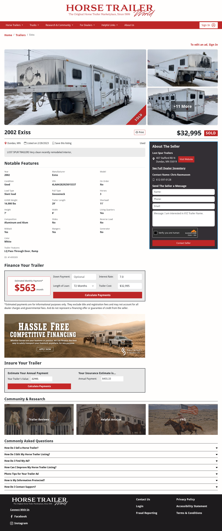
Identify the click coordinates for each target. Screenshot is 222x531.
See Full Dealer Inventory (168, 168)
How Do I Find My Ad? (17, 460)
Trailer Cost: (105, 285)
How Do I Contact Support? (20, 486)
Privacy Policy (185, 499)
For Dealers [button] (86, 25)
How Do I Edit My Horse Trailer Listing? (27, 454)
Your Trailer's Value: (18, 378)
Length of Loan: (61, 285)
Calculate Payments (98, 295)
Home (8, 35)
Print (141, 132)
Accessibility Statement (191, 506)
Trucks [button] (33, 25)
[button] (53, 143)
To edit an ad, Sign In (204, 44)
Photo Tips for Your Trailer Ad (21, 473)
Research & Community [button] (58, 25)
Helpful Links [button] (108, 25)
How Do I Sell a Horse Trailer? (21, 447)
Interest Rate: (106, 276)
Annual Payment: (88, 378)
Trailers (21, 35)
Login (139, 506)
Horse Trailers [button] (13, 25)
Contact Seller (183, 243)
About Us (129, 25)
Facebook (20, 516)
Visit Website (186, 159)
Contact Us (143, 499)
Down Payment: (61, 276)
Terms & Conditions (189, 513)
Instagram (21, 523)
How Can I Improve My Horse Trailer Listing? (30, 467)
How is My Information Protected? (24, 480)
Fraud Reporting (146, 513)
